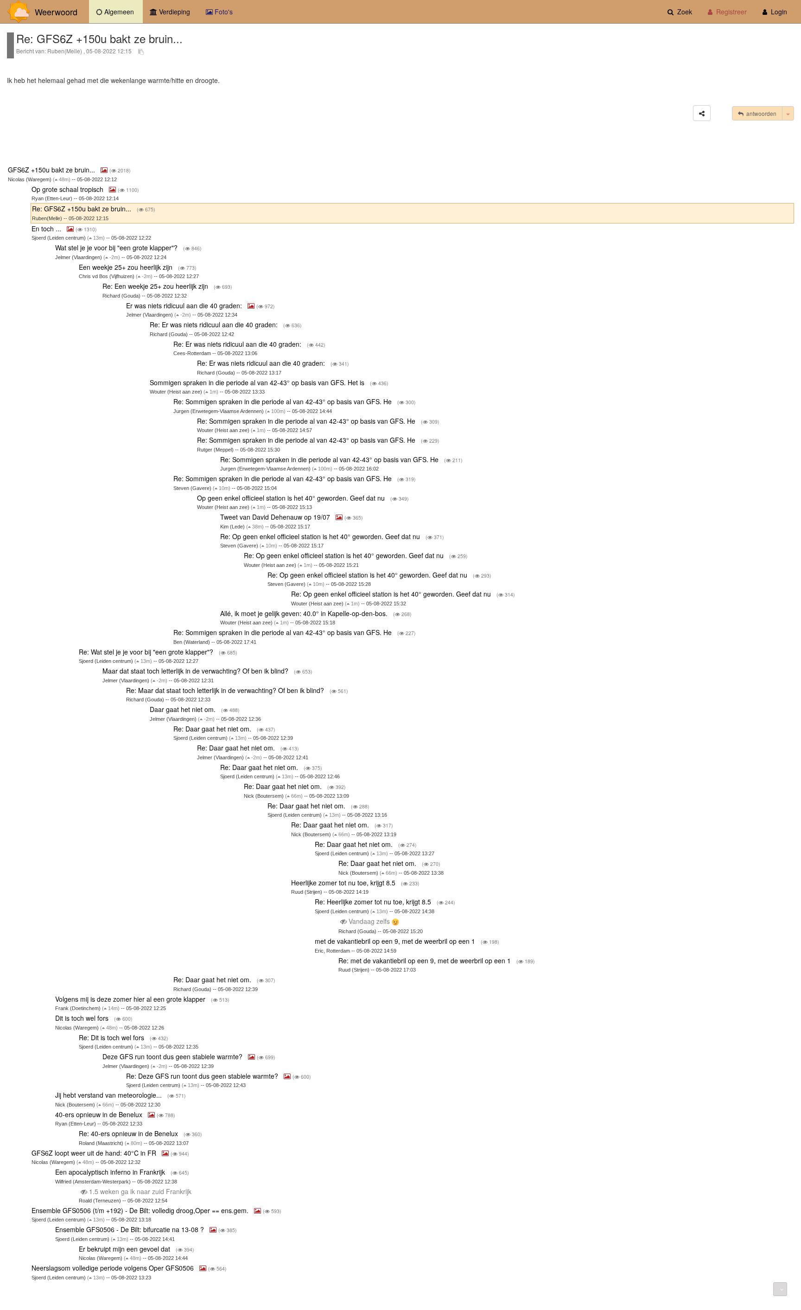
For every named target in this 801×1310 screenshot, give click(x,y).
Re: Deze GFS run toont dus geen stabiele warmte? (203, 1076)
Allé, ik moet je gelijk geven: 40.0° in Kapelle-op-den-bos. (304, 613)
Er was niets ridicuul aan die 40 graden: (185, 305)
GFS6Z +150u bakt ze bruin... (52, 169)
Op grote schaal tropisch (68, 189)
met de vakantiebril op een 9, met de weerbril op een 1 (396, 941)
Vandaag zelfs (369, 921)
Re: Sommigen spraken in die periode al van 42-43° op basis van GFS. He (283, 401)
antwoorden (760, 113)
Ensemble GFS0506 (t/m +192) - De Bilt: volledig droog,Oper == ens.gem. (141, 1210)
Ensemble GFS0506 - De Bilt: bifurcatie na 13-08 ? (130, 1229)
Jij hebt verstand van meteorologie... (109, 1095)
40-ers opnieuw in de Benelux (99, 1114)
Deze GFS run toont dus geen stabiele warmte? (173, 1056)
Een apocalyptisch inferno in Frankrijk (111, 1171)
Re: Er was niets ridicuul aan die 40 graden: (215, 324)
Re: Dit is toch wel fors (112, 1037)
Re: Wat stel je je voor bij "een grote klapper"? (147, 651)
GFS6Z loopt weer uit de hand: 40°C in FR (95, 1152)
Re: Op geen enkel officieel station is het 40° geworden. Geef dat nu (321, 536)
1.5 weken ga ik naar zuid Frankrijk (140, 1191)
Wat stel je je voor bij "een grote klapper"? (117, 247)
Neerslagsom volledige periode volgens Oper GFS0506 (114, 1267)
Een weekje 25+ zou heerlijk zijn (126, 267)
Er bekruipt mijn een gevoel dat (125, 1248)
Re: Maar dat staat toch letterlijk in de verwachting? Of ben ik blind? (226, 690)
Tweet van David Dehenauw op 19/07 (276, 516)
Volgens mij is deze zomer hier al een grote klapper (131, 999)
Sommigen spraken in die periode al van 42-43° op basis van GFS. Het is (258, 382)
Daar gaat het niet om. (183, 709)
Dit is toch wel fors (82, 1018)
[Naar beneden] (780, 1289)
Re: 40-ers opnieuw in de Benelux (129, 1133)
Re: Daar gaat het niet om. (213, 728)
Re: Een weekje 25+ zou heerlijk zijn (156, 286)
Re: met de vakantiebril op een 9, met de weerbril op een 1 (425, 960)
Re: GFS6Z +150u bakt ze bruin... (82, 208)
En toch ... (47, 228)
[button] (702, 113)
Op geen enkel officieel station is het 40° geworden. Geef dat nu (292, 497)
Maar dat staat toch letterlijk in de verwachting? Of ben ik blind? (196, 670)
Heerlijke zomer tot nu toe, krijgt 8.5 (344, 882)
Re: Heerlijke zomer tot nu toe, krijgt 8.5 (374, 901)
